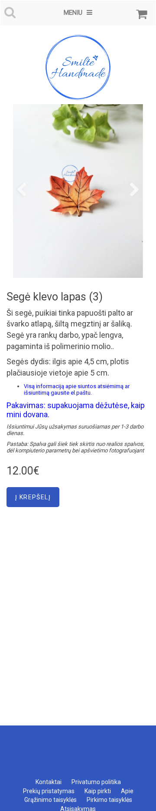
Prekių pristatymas (49, 791)
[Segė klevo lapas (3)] (78, 191)
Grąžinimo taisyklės (50, 799)
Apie (127, 791)
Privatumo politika (96, 781)
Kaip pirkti (97, 791)
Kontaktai (49, 781)
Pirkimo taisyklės (109, 799)
